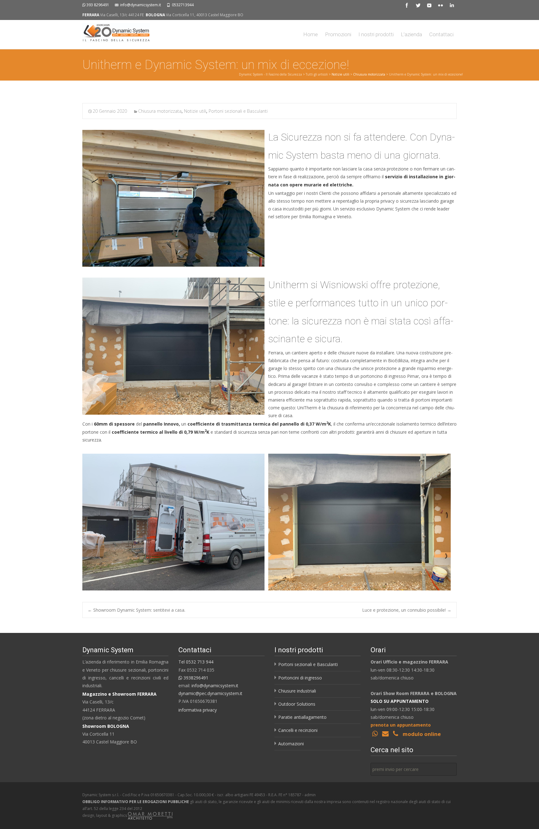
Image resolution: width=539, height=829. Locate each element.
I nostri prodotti (376, 34)
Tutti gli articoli (317, 74)
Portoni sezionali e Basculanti (238, 111)
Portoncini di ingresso (300, 678)
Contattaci (441, 34)
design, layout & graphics (105, 815)
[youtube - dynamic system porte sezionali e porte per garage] (429, 5)
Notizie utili (340, 74)
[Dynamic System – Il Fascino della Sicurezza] (111, 32)
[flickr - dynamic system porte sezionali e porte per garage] (440, 5)
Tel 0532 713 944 (195, 662)
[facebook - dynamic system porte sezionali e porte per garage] (407, 5)
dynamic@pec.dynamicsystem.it (210, 693)
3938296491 (195, 678)
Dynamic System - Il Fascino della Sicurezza (270, 74)
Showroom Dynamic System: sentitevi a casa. (136, 610)
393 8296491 (97, 4)
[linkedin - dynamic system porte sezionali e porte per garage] (452, 5)
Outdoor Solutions (296, 704)
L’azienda (411, 34)
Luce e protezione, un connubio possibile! (406, 610)
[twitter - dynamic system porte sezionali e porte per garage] (418, 5)
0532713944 (183, 4)
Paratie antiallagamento (302, 717)
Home (310, 34)
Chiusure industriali (297, 691)
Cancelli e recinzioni (298, 730)
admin (310, 794)
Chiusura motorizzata (369, 74)
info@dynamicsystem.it (140, 4)
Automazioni (291, 744)
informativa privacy (197, 710)
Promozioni (338, 34)
